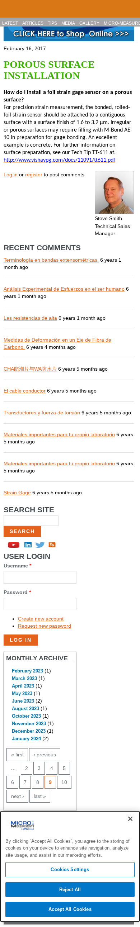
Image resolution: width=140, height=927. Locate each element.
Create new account (41, 619)
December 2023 (29, 731)
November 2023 (29, 723)
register (33, 174)
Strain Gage (17, 492)
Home (8, 5)
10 (64, 782)
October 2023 (26, 716)
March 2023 (24, 678)
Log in (11, 174)
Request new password (44, 626)
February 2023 (27, 671)
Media (68, 23)
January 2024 (26, 738)
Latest (10, 23)
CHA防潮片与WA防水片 (30, 369)
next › (17, 796)
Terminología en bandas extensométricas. (51, 260)
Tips (52, 23)
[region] (70, 866)
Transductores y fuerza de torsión (42, 412)
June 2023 (23, 701)
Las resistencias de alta (30, 318)
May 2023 (22, 693)
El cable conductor (25, 391)
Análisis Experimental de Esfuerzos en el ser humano (64, 289)
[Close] (130, 819)
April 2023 (23, 686)
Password (17, 592)
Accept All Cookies (69, 909)
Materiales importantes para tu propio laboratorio (59, 434)
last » (40, 796)
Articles (32, 23)
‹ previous (44, 754)
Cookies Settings (70, 869)
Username (17, 566)
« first (17, 754)
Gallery (89, 23)
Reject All (70, 889)
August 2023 (25, 708)
